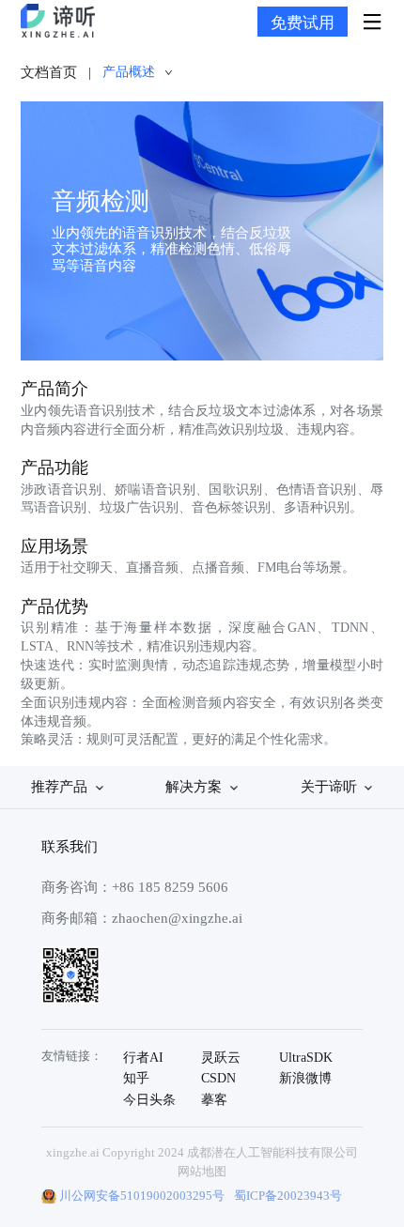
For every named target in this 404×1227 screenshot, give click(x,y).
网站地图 (202, 1171)
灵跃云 (221, 1057)
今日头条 (149, 1099)
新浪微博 (305, 1077)
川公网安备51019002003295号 (142, 1196)
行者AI (143, 1057)
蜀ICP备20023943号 (288, 1196)
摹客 (214, 1099)
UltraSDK (306, 1057)
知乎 (136, 1077)
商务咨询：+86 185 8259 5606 (134, 887)
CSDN (218, 1077)
